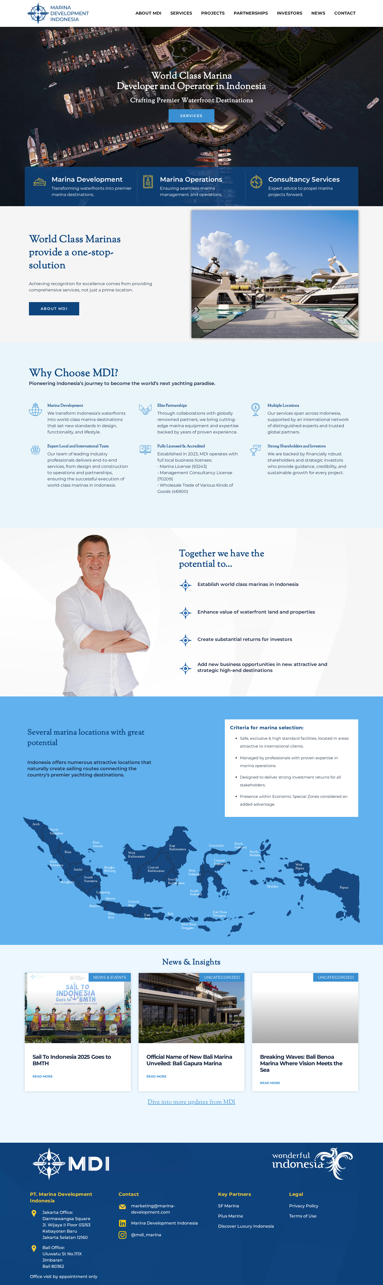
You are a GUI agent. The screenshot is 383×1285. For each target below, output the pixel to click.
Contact (345, 13)
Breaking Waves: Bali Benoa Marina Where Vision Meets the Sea (301, 1063)
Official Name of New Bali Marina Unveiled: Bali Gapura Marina (189, 1060)
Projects (213, 13)
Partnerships (251, 13)
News (318, 13)
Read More (43, 1076)
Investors (289, 13)
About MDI (148, 13)
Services (181, 13)
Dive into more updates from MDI (191, 1102)
